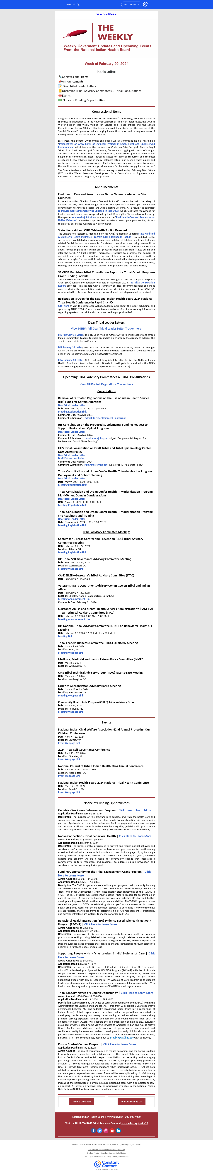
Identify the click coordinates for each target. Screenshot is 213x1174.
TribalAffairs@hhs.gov (95, 465)
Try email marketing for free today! (106, 1169)
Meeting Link (65, 636)
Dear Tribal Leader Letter (71, 405)
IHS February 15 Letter (70, 335)
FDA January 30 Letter (70, 360)
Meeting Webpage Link (71, 569)
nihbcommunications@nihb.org (105, 1156)
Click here (63, 306)
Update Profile (93, 1153)
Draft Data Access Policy (71, 458)
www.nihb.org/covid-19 (134, 1123)
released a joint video (84, 217)
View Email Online (107, 14)
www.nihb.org (115, 1117)
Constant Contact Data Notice (113, 1153)
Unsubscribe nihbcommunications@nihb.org (106, 1150)
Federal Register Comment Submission (105, 418)
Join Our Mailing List (131, 1102)
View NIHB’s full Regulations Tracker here (106, 384)
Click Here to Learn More (135, 810)
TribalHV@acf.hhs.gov (122, 1037)
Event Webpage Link (69, 743)
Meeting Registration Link (72, 412)
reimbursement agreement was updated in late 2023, (88, 211)
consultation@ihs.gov (95, 438)
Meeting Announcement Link (74, 599)
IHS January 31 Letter (70, 347)
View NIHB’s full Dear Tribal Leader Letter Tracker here (106, 328)
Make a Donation (82, 1102)
